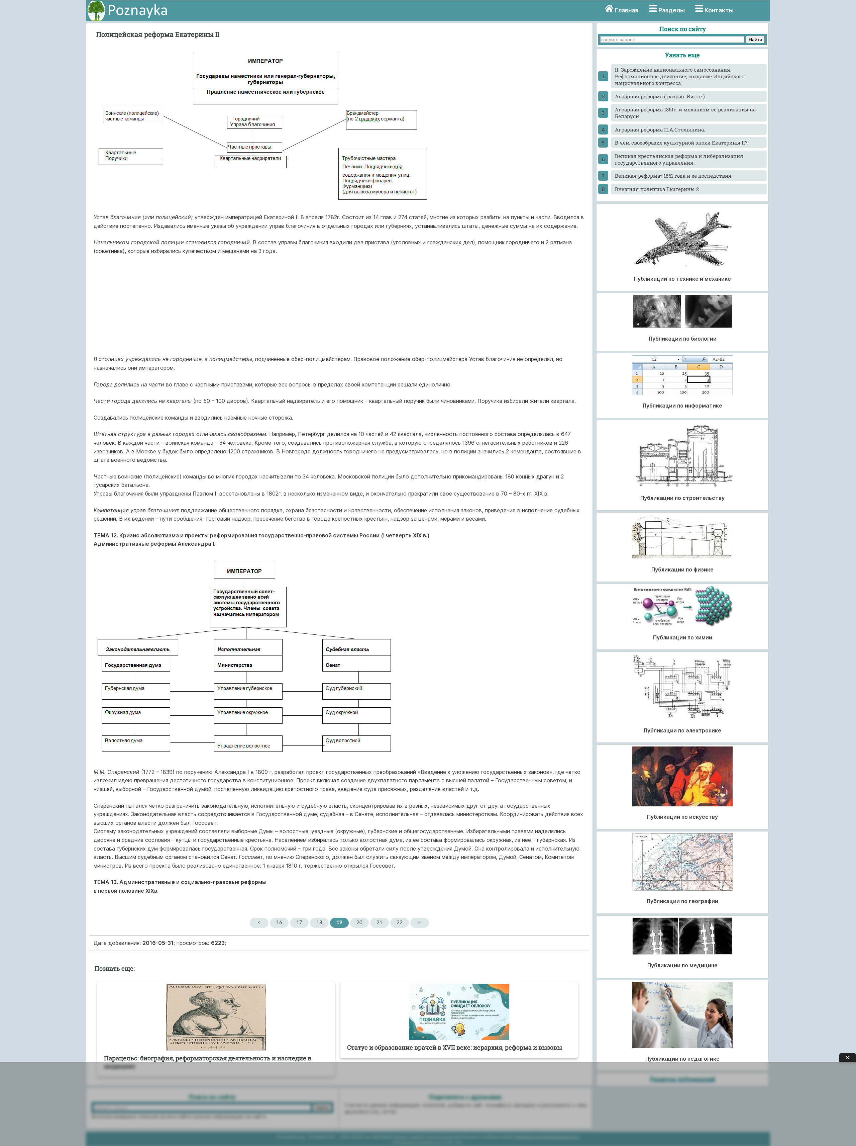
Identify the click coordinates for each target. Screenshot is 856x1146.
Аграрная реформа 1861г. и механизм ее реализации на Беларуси (685, 112)
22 (400, 922)
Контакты (719, 10)
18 (319, 922)
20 (359, 922)
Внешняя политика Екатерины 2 (657, 189)
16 (279, 922)
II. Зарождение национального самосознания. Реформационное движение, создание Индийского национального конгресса (679, 76)
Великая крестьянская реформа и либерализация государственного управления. (679, 159)
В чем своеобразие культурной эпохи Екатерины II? (681, 142)
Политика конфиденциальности (547, 1136)
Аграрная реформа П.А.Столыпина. (660, 129)
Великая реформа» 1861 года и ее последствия (673, 175)
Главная (626, 10)
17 (299, 922)
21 (380, 922)
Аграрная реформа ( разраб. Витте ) (660, 96)
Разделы (671, 10)
